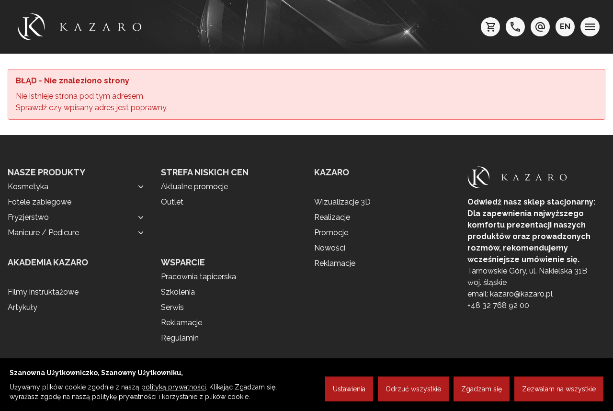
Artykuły (22, 307)
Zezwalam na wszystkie (559, 389)
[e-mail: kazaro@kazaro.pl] (540, 26)
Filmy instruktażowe (43, 292)
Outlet (172, 201)
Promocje (331, 232)
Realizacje (332, 217)
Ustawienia (349, 389)
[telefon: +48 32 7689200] (515, 26)
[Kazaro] (79, 27)
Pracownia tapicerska (198, 276)
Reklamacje (181, 322)
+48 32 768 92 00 (498, 305)
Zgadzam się (481, 389)
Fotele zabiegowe (39, 201)
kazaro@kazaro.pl (521, 293)
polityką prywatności (173, 387)
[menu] (590, 26)
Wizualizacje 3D (342, 201)
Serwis (172, 307)
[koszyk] (490, 26)
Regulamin (180, 337)
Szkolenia (178, 292)
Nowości (329, 247)
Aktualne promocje (194, 186)
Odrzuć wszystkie (413, 389)
